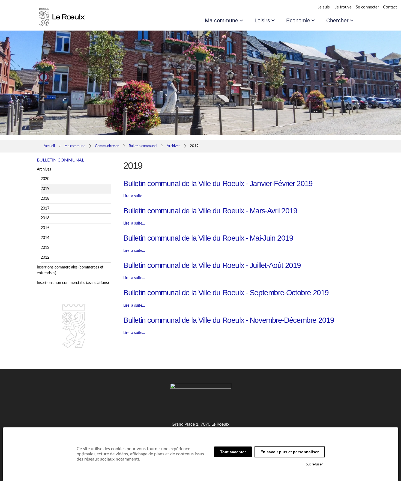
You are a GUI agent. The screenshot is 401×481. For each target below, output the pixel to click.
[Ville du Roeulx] (67, 24)
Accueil (49, 146)
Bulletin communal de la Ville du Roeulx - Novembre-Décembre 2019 (228, 320)
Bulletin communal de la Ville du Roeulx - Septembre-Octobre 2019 (226, 292)
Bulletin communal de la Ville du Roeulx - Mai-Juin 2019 (208, 238)
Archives (173, 146)
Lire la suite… (134, 196)
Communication (107, 146)
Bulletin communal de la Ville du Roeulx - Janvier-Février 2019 (218, 183)
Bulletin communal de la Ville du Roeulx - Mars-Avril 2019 (210, 211)
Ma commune (221, 20)
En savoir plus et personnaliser (290, 452)
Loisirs (262, 20)
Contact (390, 7)
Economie (298, 20)
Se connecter (367, 7)
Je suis (324, 7)
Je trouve (343, 7)
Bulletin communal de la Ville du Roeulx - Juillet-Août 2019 (212, 265)
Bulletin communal (143, 146)
